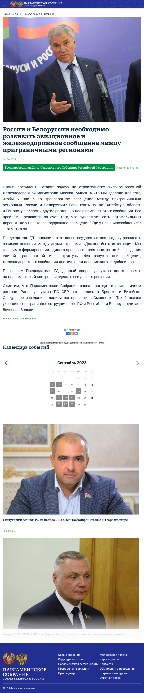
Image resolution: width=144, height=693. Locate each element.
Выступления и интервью (39, 14)
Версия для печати (128, 168)
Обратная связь (110, 678)
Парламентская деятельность (78, 664)
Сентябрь (66, 363)
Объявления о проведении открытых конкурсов (118, 671)
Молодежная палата (113, 655)
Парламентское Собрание (24, 673)
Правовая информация (73, 668)
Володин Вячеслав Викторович (19, 318)
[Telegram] (76, 333)
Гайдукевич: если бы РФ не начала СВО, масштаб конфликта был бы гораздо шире (65, 519)
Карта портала (109, 659)
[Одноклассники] (72, 333)
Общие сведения (69, 655)
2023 (82, 363)
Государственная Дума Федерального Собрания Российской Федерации (59, 167)
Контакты (106, 664)
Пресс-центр (10, 14)
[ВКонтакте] (68, 333)
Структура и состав (71, 659)
